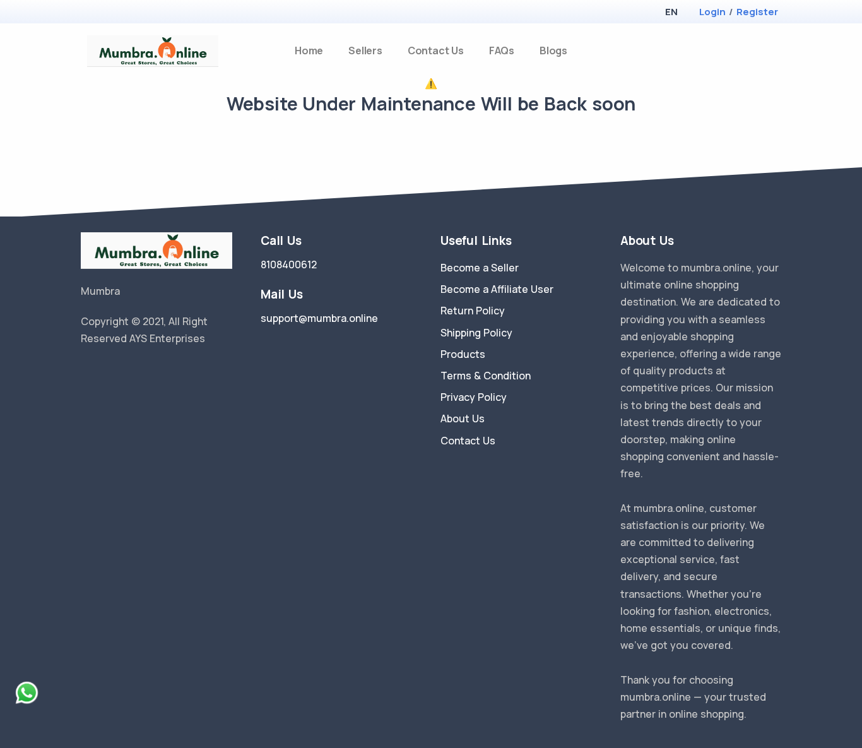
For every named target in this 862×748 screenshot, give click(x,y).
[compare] (755, 50)
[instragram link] (124, 370)
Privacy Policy (473, 397)
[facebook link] (105, 370)
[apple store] (90, 13)
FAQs (501, 50)
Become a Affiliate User (496, 289)
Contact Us (436, 50)
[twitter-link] (86, 370)
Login (712, 11)
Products (462, 354)
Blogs (553, 50)
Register (757, 11)
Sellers (365, 50)
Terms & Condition (485, 376)
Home (309, 50)
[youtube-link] (143, 370)
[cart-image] (775, 50)
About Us (462, 418)
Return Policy (472, 311)
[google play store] (112, 13)
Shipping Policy (476, 333)
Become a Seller (479, 268)
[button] (671, 11)
